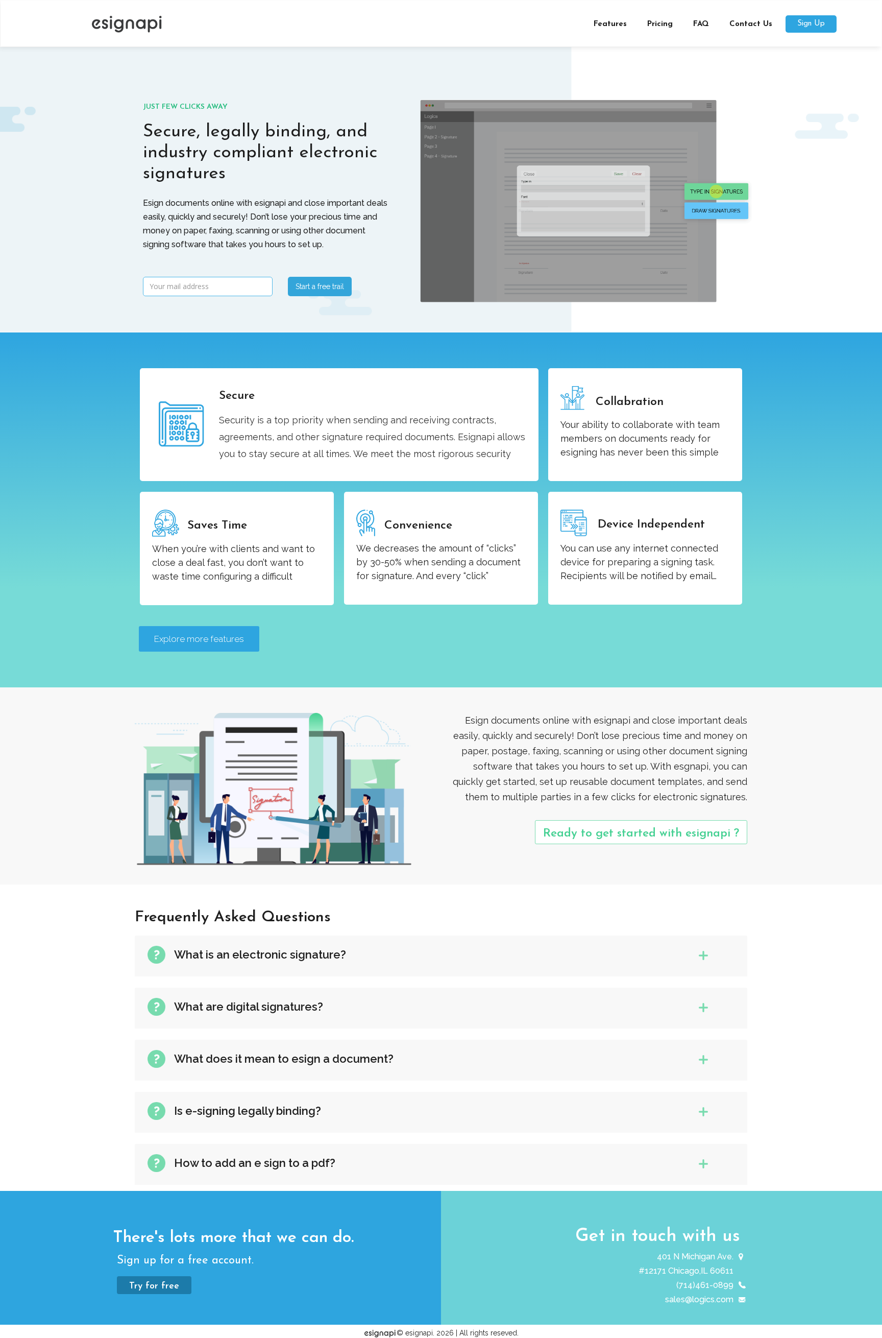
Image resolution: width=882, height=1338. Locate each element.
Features (610, 24)
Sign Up (811, 24)
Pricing (660, 24)
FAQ (701, 24)
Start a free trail (320, 286)
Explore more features (199, 639)
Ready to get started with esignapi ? (641, 834)
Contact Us (750, 24)
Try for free (154, 1286)
